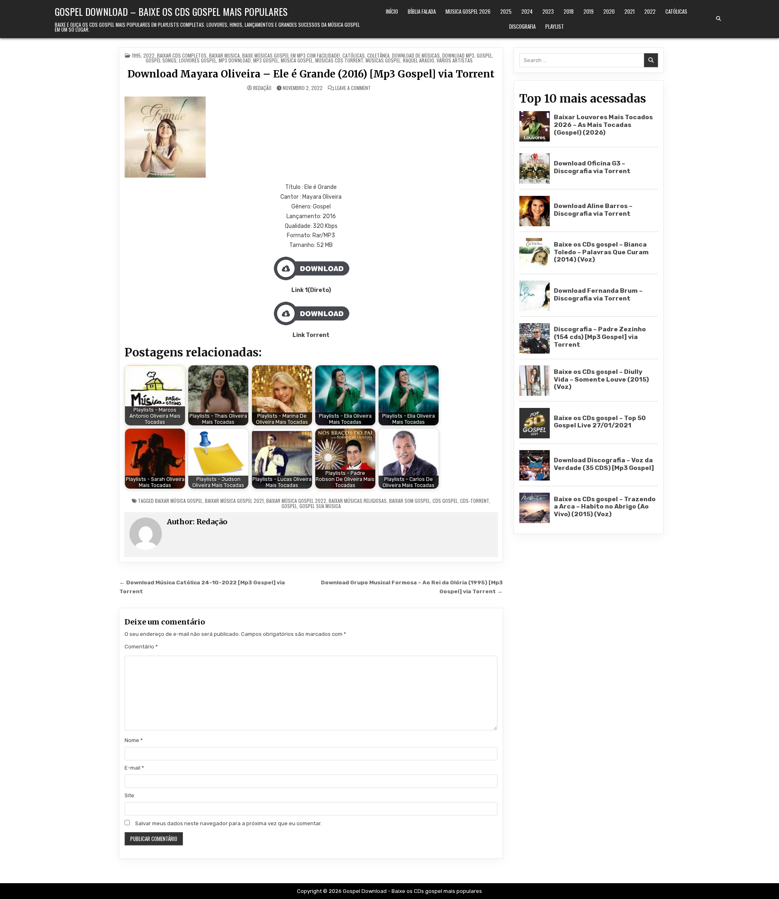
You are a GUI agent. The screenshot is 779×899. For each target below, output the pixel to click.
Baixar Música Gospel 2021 (234, 500)
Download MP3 (458, 55)
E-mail (134, 768)
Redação (262, 88)
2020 (609, 11)
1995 (136, 55)
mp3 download (235, 60)
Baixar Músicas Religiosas (358, 500)
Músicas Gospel (383, 60)
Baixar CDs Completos (182, 55)
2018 (569, 11)
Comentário (141, 647)
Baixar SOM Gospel (409, 500)
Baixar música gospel (178, 500)
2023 (548, 11)
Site (129, 795)
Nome (134, 740)
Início (392, 11)
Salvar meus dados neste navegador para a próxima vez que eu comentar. (228, 823)
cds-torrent (474, 500)
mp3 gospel (265, 60)
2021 (629, 11)
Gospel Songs (161, 60)
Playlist (554, 26)
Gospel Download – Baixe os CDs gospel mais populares (171, 11)
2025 (506, 11)
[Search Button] (718, 18)
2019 (588, 11)
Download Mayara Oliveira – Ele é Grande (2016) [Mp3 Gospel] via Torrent (311, 74)
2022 (650, 11)
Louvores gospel (197, 60)
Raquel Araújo (418, 60)
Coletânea (378, 55)
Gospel (484, 55)
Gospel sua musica (320, 505)
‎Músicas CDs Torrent (339, 60)
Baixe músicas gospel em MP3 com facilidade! (291, 55)
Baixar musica (224, 55)
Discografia (522, 26)
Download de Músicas (416, 55)
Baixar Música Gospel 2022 (296, 500)
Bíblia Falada (422, 11)
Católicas (676, 11)
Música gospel (297, 60)
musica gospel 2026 (468, 11)
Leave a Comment (353, 88)
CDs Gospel (445, 500)
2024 (527, 11)
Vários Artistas (455, 60)
